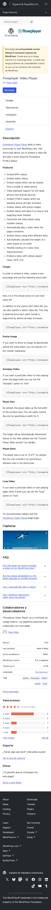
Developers (8, 832)
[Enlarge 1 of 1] (44, 534)
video (45, 684)
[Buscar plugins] (31, 22)
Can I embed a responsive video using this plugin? (16, 596)
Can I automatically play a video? (19, 587)
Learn (5, 822)
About (6, 799)
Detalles (10, 100)
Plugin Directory (10, 12)
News (5, 804)
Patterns (31, 813)
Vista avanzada (10, 691)
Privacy (6, 813)
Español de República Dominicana (26, 872)
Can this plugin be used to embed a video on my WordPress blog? (19, 566)
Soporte (9, 128)
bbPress (8, 855)
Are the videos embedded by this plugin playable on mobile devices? (20, 577)
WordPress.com (12, 846)
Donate (32, 832)
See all (45, 737)
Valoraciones (12, 107)
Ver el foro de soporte (14, 758)
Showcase (32, 799)
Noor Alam (12, 82)
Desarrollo (11, 121)
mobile (37, 684)
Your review (8, 737)
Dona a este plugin (12, 782)
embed (26, 678)
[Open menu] (46, 4)
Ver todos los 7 (41, 672)
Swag (31, 837)
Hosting (6, 809)
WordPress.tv (11, 837)
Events (30, 827)
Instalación (11, 114)
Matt (6, 851)
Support (7, 827)
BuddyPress (10, 860)
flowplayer (35, 678)
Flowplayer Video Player (15, 144)
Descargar (9, 90)
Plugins (30, 809)
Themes (31, 804)
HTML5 (44, 678)
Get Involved (33, 822)
